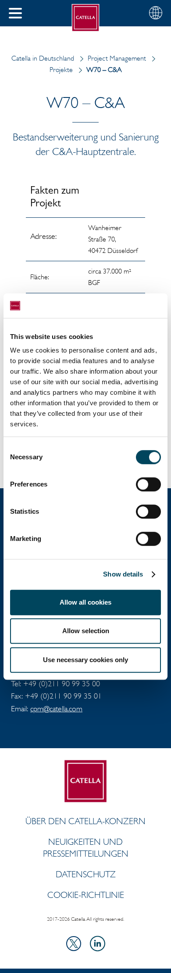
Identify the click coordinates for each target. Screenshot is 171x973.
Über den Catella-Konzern (85, 821)
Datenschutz (86, 874)
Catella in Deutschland (42, 58)
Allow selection (85, 630)
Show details (123, 574)
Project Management (117, 58)
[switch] (148, 484)
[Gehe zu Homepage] (86, 18)
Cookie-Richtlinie (85, 895)
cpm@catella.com (56, 709)
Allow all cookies (85, 602)
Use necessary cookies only (85, 659)
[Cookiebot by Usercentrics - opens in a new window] (123, 305)
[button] (15, 13)
